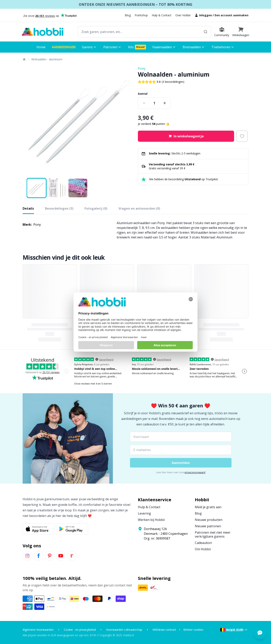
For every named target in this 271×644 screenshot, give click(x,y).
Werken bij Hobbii (151, 520)
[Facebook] (38, 556)
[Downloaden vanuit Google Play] (72, 528)
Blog (128, 15)
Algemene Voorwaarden (38, 629)
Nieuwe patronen (208, 526)
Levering (144, 513)
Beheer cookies (193, 629)
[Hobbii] (42, 32)
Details (28, 208)
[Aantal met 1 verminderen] (144, 103)
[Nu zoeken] (205, 31)
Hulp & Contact (161, 15)
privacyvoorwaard (195, 472)
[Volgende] (128, 121)
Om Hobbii (203, 549)
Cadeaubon (203, 543)
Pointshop (141, 15)
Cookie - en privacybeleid (80, 629)
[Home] (24, 59)
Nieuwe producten (208, 520)
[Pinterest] (49, 556)
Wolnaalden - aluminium (46, 59)
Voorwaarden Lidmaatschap (124, 629)
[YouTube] (60, 556)
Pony (141, 68)
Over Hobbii (182, 15)
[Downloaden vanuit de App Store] (39, 528)
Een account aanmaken (231, 15)
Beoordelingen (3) (59, 208)
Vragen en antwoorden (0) (139, 208)
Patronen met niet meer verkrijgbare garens (213, 534)
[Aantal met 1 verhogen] (164, 103)
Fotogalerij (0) (96, 208)
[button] (240, 31)
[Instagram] (27, 556)
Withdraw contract (164, 629)
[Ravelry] (72, 556)
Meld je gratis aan (208, 507)
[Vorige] (28, 121)
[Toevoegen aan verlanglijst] (242, 136)
